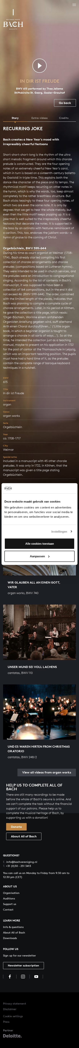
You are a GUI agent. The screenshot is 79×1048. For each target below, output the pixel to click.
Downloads (10, 938)
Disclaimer (9, 1009)
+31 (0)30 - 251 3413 (17, 865)
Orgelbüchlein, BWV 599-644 (24, 248)
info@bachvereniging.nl (20, 861)
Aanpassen (37, 556)
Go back (65, 103)
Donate (16, 827)
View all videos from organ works (46, 772)
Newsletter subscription (23, 965)
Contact (8, 909)
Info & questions (13, 927)
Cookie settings (13, 1016)
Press (6, 1021)
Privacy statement (14, 1003)
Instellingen (59, 531)
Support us (9, 904)
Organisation (11, 892)
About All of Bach (24, 836)
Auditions (9, 898)
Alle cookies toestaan (39, 543)
